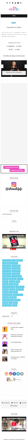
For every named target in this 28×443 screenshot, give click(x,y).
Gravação (5, 284)
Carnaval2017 (6, 276)
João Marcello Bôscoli (8, 286)
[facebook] (10, 3)
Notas (15, 292)
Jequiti (16, 284)
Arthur (13, 260)
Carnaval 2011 (6, 268)
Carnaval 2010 (16, 265)
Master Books (19, 289)
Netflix (10, 292)
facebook (14, 405)
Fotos (18, 281)
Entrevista (12, 281)
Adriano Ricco (6, 260)
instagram (6, 402)
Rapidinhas (13, 297)
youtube (23, 402)
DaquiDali (5, 279)
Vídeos (14, 22)
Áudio (4, 263)
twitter (15, 402)
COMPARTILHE (11, 46)
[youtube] (15, 3)
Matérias (5, 292)
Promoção (5, 297)
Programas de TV (17, 294)
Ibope (11, 284)
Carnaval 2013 (6, 271)
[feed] (21, 3)
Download (20, 279)
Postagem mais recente (11, 167)
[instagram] (7, 3)
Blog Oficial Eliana (12, 263)
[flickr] (18, 3)
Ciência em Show (16, 276)
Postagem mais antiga (16, 170)
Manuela (12, 289)
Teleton (15, 302)
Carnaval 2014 (16, 271)
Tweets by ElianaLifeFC (7, 214)
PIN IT (11, 49)
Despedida (13, 279)
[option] (14, 69)
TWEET (19, 46)
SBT (12, 22)
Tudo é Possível (7, 305)
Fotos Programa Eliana (16, 342)
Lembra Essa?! (20, 286)
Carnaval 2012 (16, 268)
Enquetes (5, 281)
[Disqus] (14, 108)
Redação (17, 300)
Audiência (19, 260)
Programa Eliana (7, 294)
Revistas (5, 302)
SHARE (18, 49)
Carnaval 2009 (6, 265)
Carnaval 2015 (6, 273)
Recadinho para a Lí (8, 300)
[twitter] (12, 3)
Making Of (5, 289)
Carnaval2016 (16, 273)
